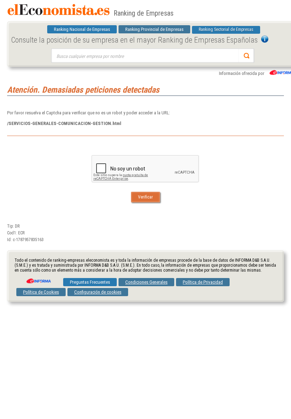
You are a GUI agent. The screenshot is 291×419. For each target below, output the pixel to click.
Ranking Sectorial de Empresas (226, 29)
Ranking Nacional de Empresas (82, 29)
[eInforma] (38, 278)
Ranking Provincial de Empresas (154, 29)
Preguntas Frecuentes (90, 282)
